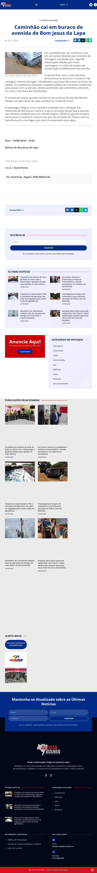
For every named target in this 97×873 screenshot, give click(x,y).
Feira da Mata (59, 360)
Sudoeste (57, 379)
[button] (75, 40)
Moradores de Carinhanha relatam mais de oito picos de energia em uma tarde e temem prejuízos (32, 314)
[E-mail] (53, 839)
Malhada (56, 369)
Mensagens (58, 346)
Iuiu (54, 365)
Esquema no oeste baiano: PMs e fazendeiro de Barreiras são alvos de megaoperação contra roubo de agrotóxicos (33, 297)
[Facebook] (91, 4)
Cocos (55, 355)
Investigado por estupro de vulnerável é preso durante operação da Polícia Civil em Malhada (74, 297)
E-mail (54, 844)
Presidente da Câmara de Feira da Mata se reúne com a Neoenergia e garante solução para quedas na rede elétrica (33, 280)
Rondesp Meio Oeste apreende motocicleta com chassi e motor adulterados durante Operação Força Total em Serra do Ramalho (75, 315)
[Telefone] (53, 851)
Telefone (55, 856)
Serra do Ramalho (60, 383)
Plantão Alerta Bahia (49, 20)
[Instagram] (95, 4)
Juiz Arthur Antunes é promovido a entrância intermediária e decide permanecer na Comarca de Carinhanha (74, 282)
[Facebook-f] (46, 775)
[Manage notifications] (92, 870)
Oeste (55, 374)
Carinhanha (58, 350)
